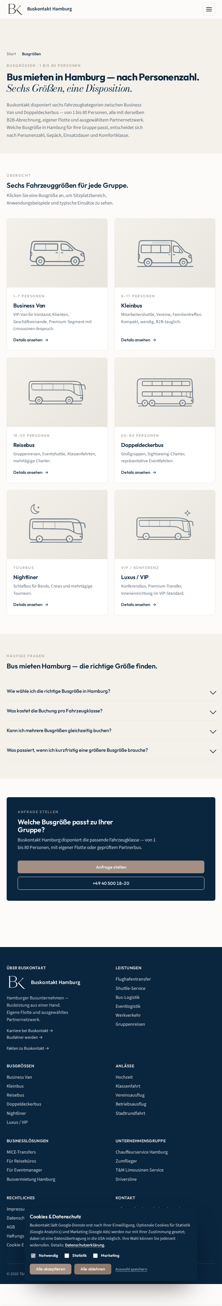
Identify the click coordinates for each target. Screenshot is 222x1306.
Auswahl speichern (131, 1269)
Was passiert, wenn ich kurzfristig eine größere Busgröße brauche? (77, 750)
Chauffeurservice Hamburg (142, 1152)
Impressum (18, 1209)
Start (11, 53)
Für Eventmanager (24, 1170)
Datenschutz (19, 1218)
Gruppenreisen (130, 1024)
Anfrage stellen (111, 867)
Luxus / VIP (17, 1122)
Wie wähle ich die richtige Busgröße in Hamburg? (58, 691)
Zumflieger (126, 1161)
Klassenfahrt (128, 1086)
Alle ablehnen (92, 1269)
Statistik (79, 1255)
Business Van (19, 1077)
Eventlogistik (128, 1006)
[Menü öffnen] (209, 9)
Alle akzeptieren (50, 1269)
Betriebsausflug (131, 1104)
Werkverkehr (128, 1015)
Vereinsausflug (130, 1095)
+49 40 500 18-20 (111, 883)
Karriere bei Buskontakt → (30, 1031)
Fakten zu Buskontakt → (28, 1048)
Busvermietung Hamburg (31, 1179)
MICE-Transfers (21, 1152)
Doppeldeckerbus (24, 1104)
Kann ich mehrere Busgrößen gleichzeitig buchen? (59, 730)
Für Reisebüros (21, 1161)
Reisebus (15, 1095)
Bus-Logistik (128, 997)
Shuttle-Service (130, 988)
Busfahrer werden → (25, 1037)
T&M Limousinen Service (140, 1170)
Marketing (110, 1255)
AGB (11, 1227)
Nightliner (16, 1113)
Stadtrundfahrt (130, 1113)
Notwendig (48, 1255)
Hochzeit (124, 1077)
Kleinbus (15, 1086)
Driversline (126, 1179)
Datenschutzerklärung (84, 1245)
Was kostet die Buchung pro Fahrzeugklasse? (54, 711)
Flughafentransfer (133, 979)
